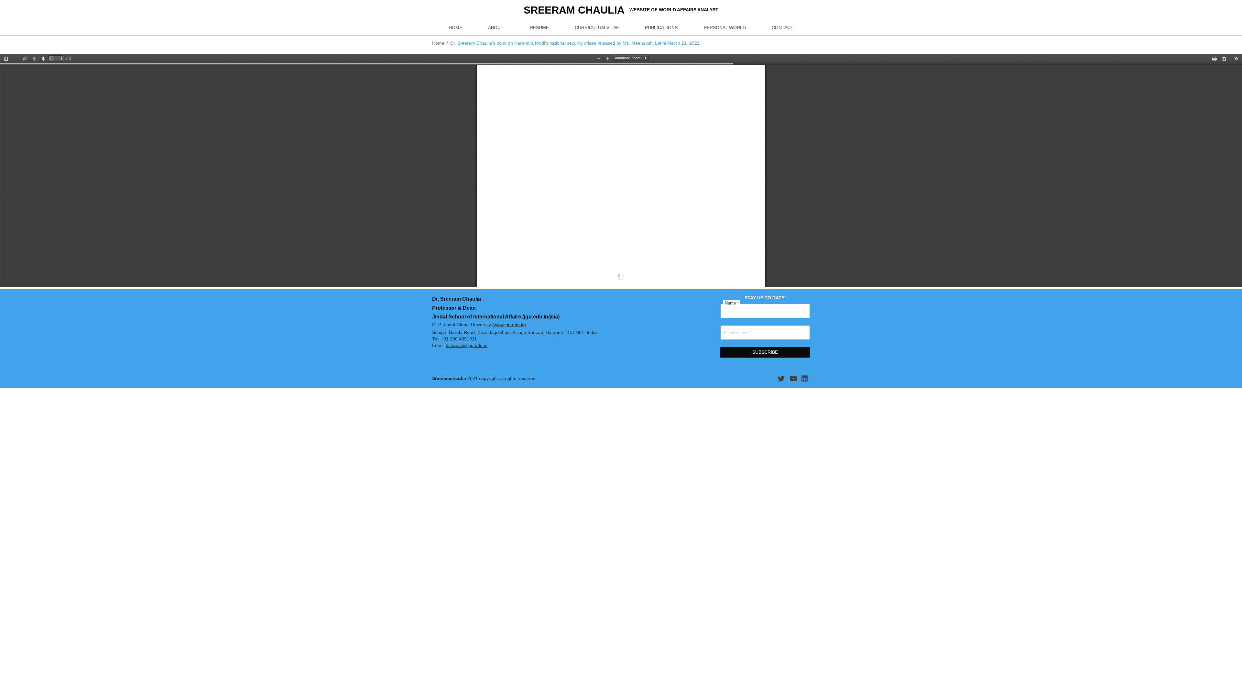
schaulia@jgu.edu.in (466, 345)
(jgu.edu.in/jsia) (541, 316)
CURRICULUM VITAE (597, 27)
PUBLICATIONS (661, 27)
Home (438, 43)
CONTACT (782, 27)
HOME (455, 27)
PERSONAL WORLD (725, 27)
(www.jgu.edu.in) (509, 324)
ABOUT (496, 27)
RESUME (539, 27)
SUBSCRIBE (765, 352)
